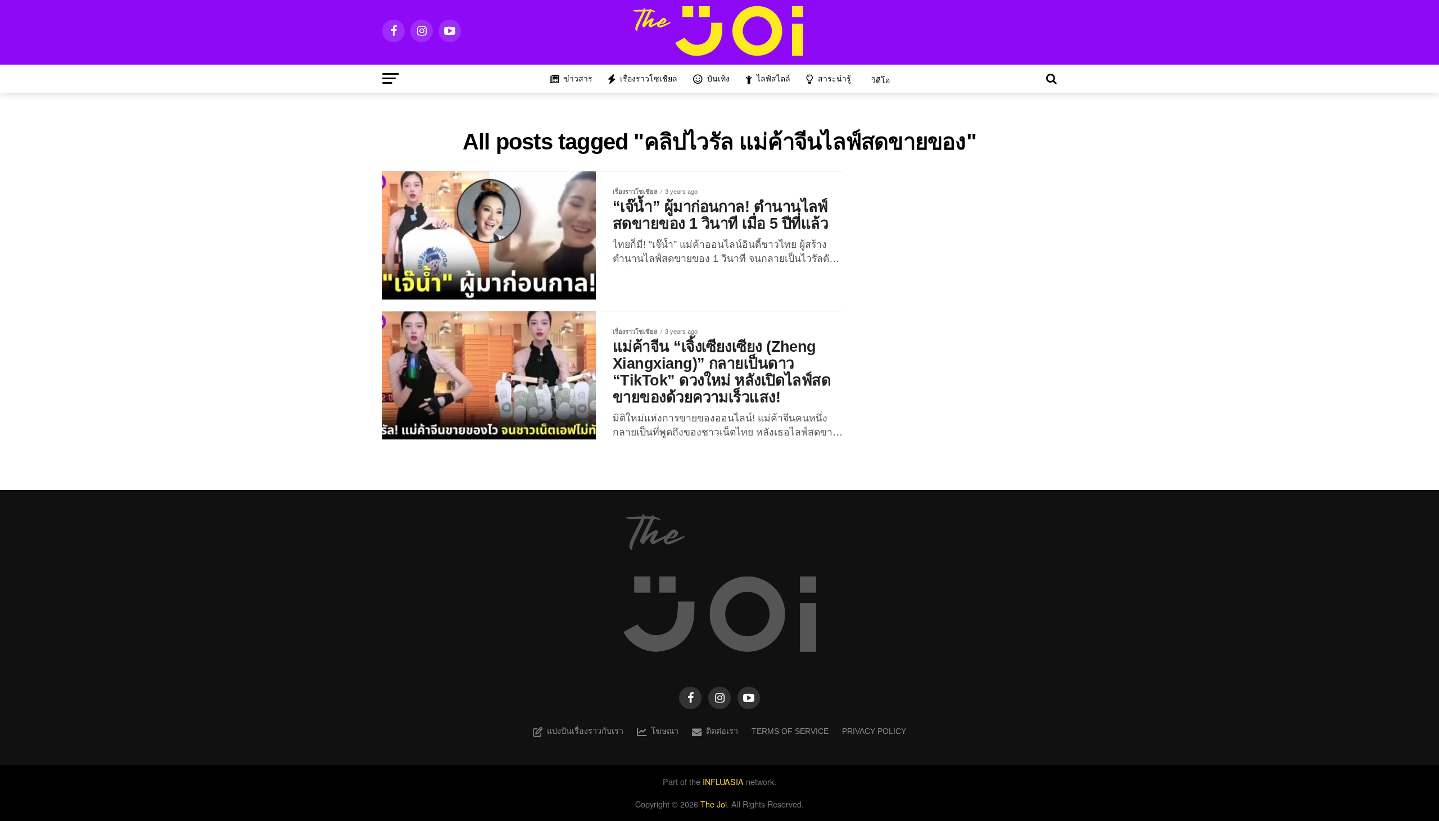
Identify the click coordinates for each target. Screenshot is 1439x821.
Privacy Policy (874, 731)
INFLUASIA (723, 781)
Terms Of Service (790, 731)
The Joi (713, 804)
